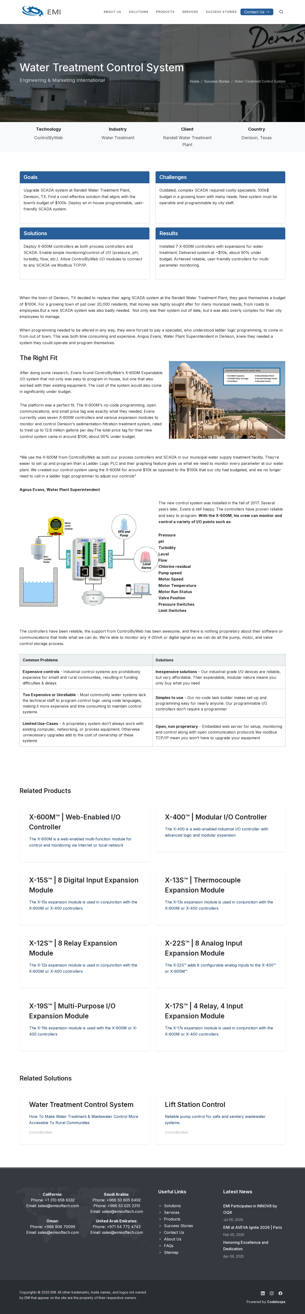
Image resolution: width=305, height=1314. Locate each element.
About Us (172, 1239)
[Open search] (281, 12)
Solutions (172, 1205)
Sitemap (171, 1252)
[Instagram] (271, 1293)
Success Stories (216, 81)
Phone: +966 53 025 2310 (116, 1205)
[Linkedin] (263, 1293)
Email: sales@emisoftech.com (52, 1205)
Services (171, 1212)
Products (172, 1219)
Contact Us (254, 12)
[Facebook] (280, 1293)
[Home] (40, 11)
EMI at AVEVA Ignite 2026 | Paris (252, 1227)
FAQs (168, 1245)
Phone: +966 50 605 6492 (116, 1200)
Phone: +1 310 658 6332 (53, 1200)
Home (194, 81)
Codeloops (276, 1302)
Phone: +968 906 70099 (52, 1226)
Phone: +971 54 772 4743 (117, 1226)
